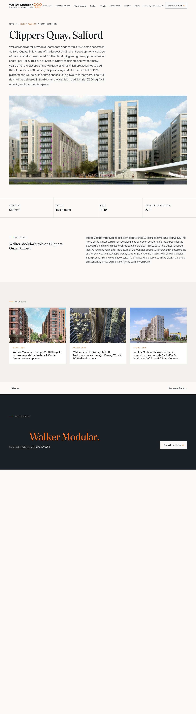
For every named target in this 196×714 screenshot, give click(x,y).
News (137, 5)
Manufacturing (80, 6)
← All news (14, 388)
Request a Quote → (178, 388)
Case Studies (115, 5)
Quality (103, 6)
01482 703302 (158, 5)
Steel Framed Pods (62, 5)
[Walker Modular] (25, 5)
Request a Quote (175, 5)
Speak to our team (172, 445)
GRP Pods (47, 5)
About (145, 5)
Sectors (93, 6)
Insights (127, 5)
